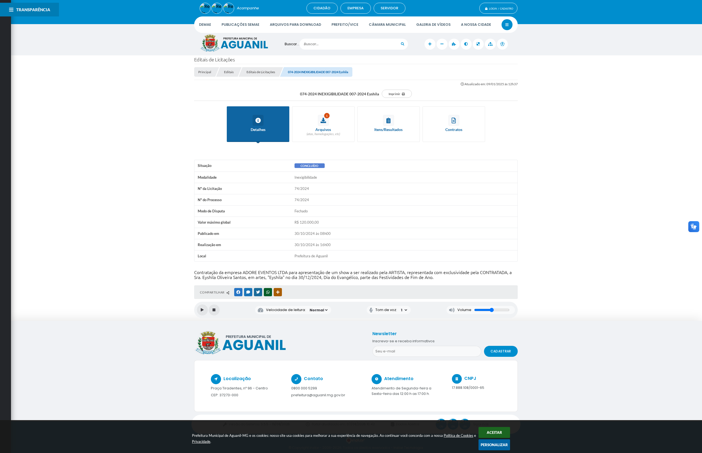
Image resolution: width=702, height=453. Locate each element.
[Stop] (214, 309)
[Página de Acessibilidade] (502, 44)
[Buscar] (402, 44)
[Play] (202, 309)
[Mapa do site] (490, 44)
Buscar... (292, 44)
